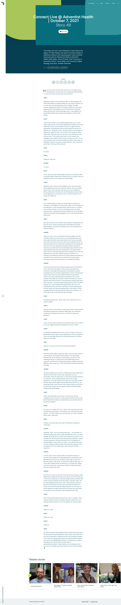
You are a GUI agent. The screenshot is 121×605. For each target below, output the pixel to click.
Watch (107, 3)
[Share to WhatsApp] (65, 82)
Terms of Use (94, 601)
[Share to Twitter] (57, 82)
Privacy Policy (85, 601)
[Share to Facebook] (61, 82)
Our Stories (91, 3)
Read (101, 3)
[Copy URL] (73, 82)
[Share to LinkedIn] (53, 82)
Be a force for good (53, 67)
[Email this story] (69, 82)
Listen (113, 3)
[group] (40, 576)
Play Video (64, 31)
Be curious (64, 67)
